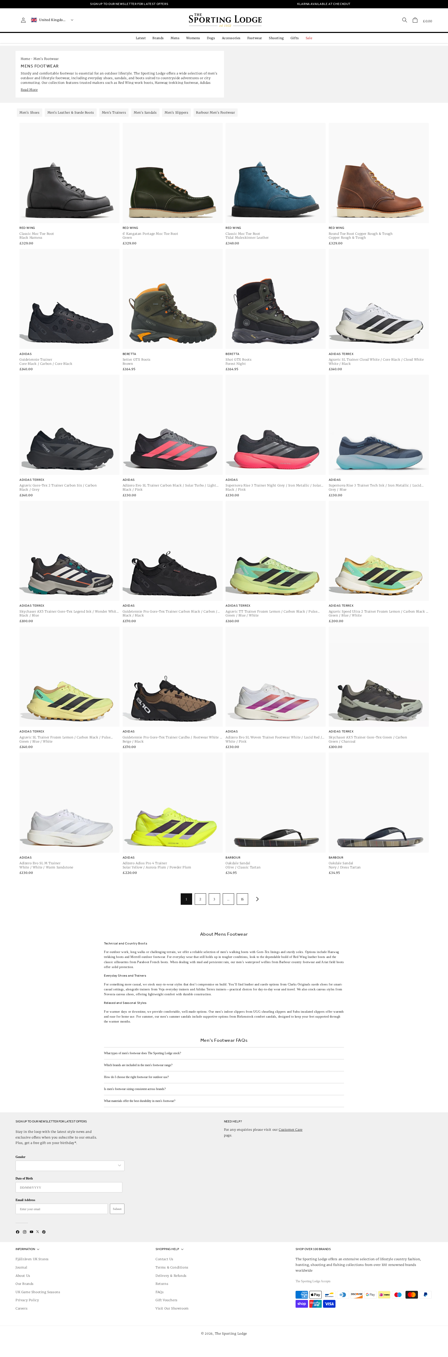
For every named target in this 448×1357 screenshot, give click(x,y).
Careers (21, 1308)
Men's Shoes (29, 112)
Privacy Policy (27, 1300)
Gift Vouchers (167, 1300)
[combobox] (67, 1166)
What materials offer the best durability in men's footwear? (139, 1101)
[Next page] (256, 899)
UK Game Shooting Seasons (38, 1292)
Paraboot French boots (152, 962)
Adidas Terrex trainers (211, 989)
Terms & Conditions (172, 1267)
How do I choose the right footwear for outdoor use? (136, 1077)
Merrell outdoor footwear (147, 957)
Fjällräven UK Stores (32, 1259)
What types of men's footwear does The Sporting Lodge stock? (142, 1053)
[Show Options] (119, 1166)
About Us (23, 1276)
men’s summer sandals (175, 1016)
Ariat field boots (332, 962)
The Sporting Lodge (231, 1333)
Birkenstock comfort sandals (256, 1016)
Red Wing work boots (135, 83)
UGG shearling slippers (269, 1011)
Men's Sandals (145, 112)
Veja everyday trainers (174, 989)
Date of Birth (24, 1178)
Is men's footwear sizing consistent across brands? (135, 1089)
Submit (117, 1209)
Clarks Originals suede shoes (308, 984)
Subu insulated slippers (309, 1011)
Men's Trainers (114, 112)
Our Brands (25, 1284)
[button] (415, 20)
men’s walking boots (234, 952)
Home (25, 59)
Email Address (25, 1200)
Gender (20, 1157)
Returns (162, 1284)
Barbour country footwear (297, 962)
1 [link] (186, 899)
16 (242, 899)
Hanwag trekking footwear (176, 83)
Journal (21, 1267)
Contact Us (164, 1259)
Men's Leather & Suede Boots (70, 112)
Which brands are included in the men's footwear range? (138, 1065)
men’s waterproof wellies (253, 962)
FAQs (160, 1292)
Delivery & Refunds (171, 1276)
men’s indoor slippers (230, 1011)
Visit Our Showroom (172, 1308)
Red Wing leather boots (309, 957)
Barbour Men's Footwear (215, 112)
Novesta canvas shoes (119, 994)
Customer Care (291, 1130)
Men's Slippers (176, 112)
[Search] (405, 20)
